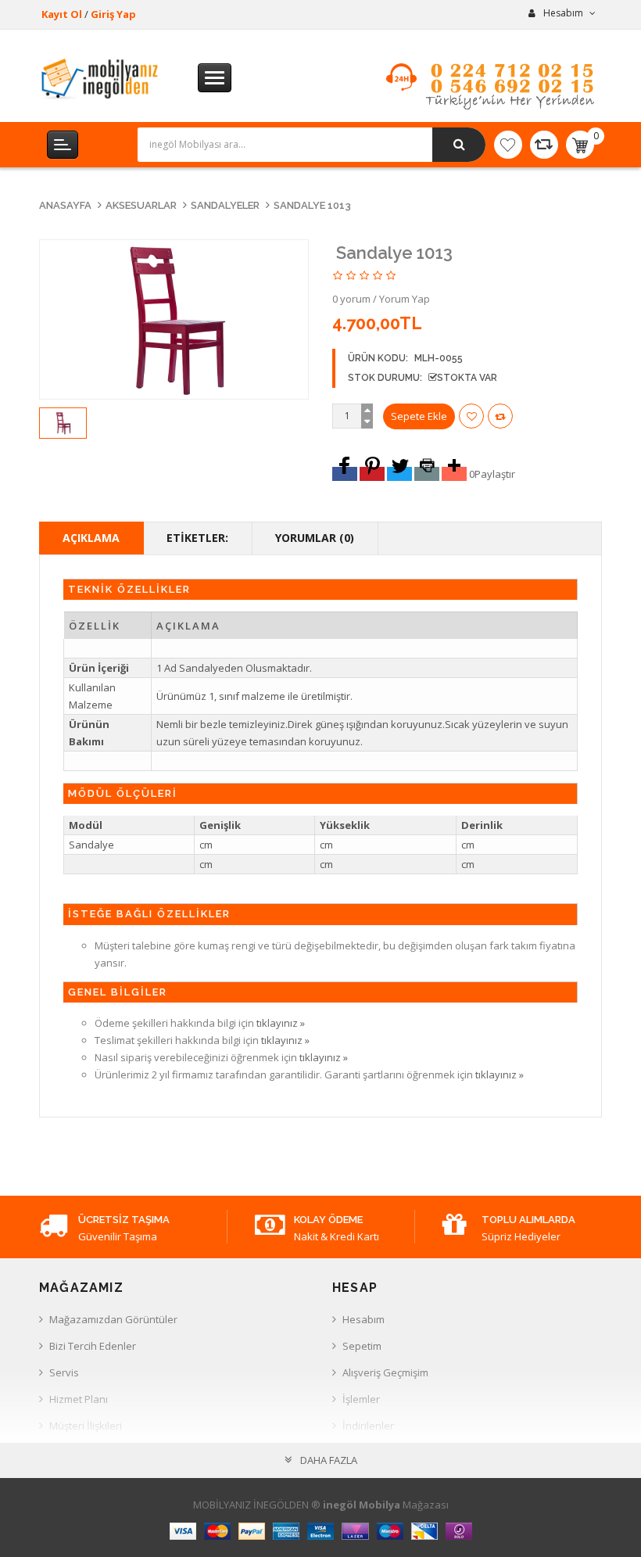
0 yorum (351, 299)
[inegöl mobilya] (100, 78)
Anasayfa (65, 205)
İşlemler (361, 1399)
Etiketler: (197, 537)
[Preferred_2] (372, 474)
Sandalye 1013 (312, 205)
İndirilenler (368, 1426)
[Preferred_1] (344, 474)
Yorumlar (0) (314, 537)
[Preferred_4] (426, 474)
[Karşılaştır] (544, 145)
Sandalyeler (225, 205)
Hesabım (363, 1319)
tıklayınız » (280, 1023)
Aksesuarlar (141, 205)
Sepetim (361, 1346)
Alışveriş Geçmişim (385, 1372)
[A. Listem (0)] (508, 145)
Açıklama (91, 537)
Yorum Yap (404, 299)
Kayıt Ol (61, 14)
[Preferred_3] (399, 474)
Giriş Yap (113, 14)
